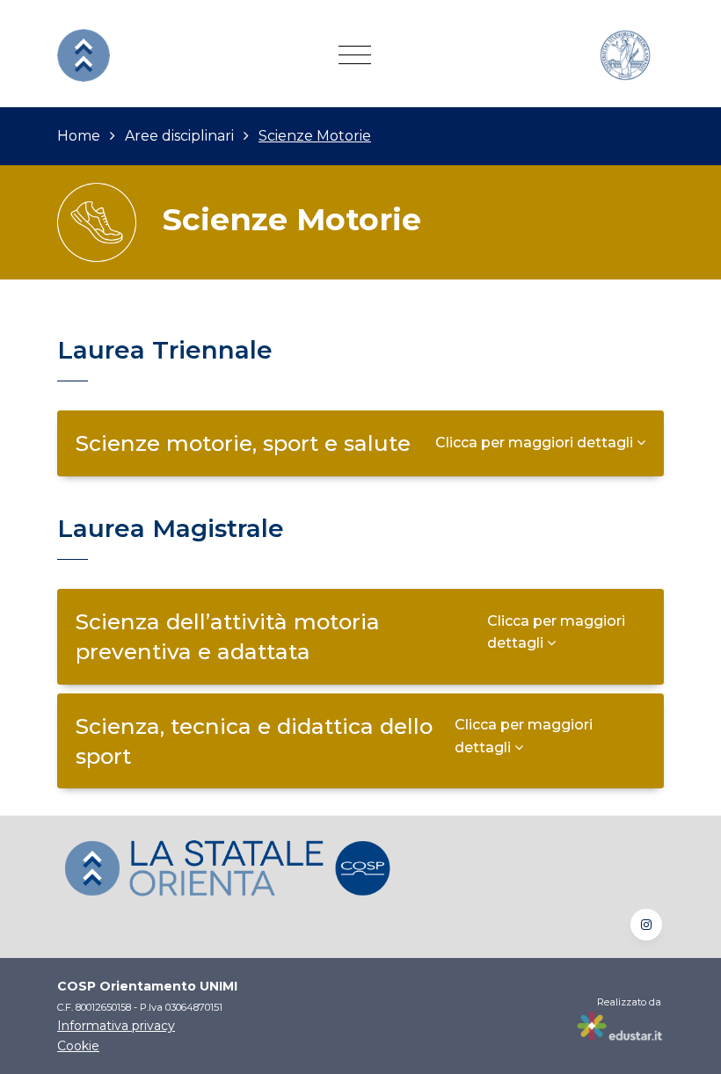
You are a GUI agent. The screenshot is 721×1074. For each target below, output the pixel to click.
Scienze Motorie (315, 135)
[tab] (360, 442)
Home (78, 135)
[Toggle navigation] (355, 55)
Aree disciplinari (179, 135)
